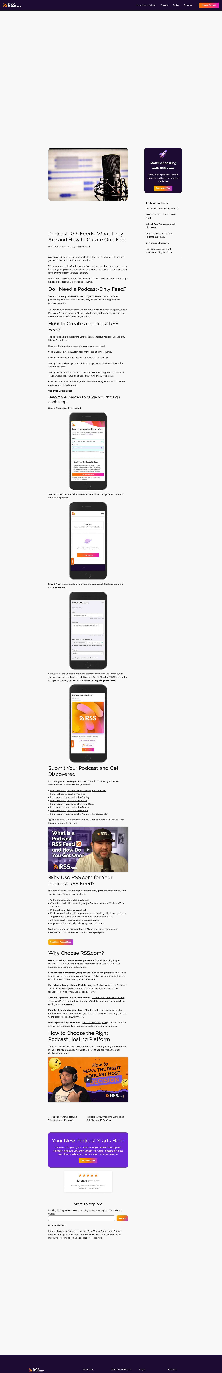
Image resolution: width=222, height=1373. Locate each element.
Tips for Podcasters (92, 1237)
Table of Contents (157, 203)
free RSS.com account (76, 352)
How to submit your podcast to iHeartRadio (72, 804)
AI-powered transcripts (62, 923)
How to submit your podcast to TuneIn (69, 807)
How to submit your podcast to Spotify (69, 797)
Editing (51, 1231)
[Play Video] (88, 849)
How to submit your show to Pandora (69, 810)
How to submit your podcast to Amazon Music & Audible (78, 814)
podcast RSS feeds (108, 819)
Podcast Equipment (79, 1234)
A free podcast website (62, 920)
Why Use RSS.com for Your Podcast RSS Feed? (159, 235)
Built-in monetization (60, 913)
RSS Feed (85, 246)
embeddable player (89, 920)
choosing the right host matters (110, 1046)
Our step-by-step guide (95, 1022)
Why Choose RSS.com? (157, 243)
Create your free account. (68, 408)
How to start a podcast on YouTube (67, 794)
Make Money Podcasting (99, 1231)
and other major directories (97, 313)
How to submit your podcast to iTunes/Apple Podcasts (78, 790)
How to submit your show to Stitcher (68, 800)
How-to (81, 1231)
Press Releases (97, 1234)
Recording (65, 1237)
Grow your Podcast (66, 1231)
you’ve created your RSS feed (72, 781)
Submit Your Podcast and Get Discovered (160, 226)
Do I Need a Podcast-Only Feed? (162, 208)
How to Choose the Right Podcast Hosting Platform (159, 251)
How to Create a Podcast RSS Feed (160, 216)
